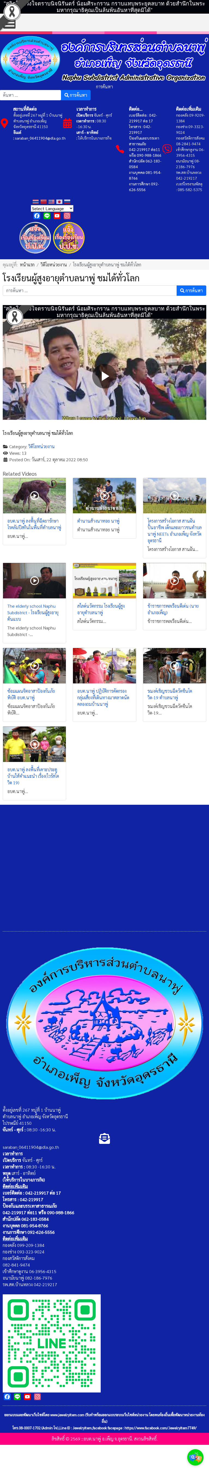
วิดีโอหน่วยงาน (41, 446)
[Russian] (68, 201)
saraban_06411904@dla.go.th (40, 137)
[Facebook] (36, 215)
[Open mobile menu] (9, 22)
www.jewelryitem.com (67, 1414)
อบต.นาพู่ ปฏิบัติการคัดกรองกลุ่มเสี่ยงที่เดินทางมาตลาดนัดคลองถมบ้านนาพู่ (103, 697)
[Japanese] (60, 201)
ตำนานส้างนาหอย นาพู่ (98, 521)
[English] (52, 201)
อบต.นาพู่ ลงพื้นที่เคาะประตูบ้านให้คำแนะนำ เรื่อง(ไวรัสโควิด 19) (33, 776)
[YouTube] (57, 215)
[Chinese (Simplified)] (44, 201)
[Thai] (36, 201)
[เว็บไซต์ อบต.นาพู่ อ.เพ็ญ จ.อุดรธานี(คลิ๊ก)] (52, 1343)
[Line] (46, 215)
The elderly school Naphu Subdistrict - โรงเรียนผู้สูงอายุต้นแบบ (33, 612)
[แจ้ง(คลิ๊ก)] (35, 254)
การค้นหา (104, 86)
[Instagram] (67, 215)
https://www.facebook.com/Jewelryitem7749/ (161, 1427)
